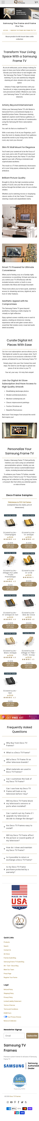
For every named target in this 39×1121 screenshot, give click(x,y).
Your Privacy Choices (14, 1017)
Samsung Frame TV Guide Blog (14, 962)
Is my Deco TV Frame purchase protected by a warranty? (17, 869)
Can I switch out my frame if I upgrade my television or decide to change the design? (20, 816)
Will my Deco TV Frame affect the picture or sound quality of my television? (20, 838)
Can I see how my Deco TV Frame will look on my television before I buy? (18, 791)
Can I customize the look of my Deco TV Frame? (19, 780)
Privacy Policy (8, 997)
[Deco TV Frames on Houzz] (25, 1102)
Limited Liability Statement (12, 1001)
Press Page (7, 973)
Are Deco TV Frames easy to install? (19, 826)
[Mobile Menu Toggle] (6, 2)
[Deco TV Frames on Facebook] (18, 1102)
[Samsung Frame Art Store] (19, 717)
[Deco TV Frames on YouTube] (11, 1102)
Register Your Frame (10, 977)
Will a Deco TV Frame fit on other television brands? (18, 760)
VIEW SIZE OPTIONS (10, 546)
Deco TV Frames (15, 1096)
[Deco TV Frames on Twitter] (22, 1102)
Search (6, 946)
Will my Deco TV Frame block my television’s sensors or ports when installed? (19, 803)
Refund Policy (8, 989)
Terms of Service (9, 1005)
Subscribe (32, 1036)
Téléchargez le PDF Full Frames (19, 502)
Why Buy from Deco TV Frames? (16, 744)
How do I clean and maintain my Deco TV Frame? (19, 848)
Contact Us (7, 950)
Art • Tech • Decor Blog (11, 966)
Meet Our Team (9, 969)
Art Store (7, 954)
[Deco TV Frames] (19, 2)
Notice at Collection (10, 1021)
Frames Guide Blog (10, 958)
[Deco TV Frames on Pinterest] (15, 1102)
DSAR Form (7, 1013)
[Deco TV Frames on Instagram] (7, 1102)
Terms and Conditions (11, 1009)
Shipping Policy (9, 993)
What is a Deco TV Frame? (18, 752)
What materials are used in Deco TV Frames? (18, 770)
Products (7, 942)
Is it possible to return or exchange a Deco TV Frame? (19, 858)
